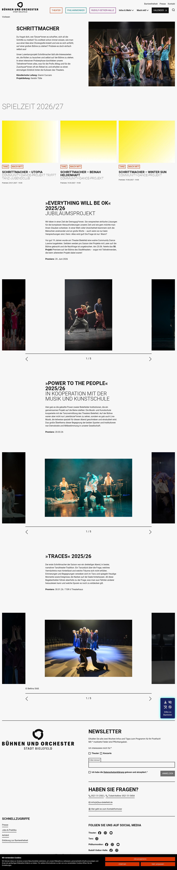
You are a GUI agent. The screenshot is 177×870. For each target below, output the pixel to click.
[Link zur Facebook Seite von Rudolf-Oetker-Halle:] (111, 850)
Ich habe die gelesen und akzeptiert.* (120, 772)
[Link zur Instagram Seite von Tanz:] (96, 838)
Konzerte (107, 753)
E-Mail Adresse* (94, 760)
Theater (95, 753)
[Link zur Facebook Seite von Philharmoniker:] (106, 844)
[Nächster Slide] (150, 359)
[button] (167, 708)
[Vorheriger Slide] (26, 359)
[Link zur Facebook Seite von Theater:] (99, 832)
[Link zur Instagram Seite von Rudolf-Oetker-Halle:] (116, 850)
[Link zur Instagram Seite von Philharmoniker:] (112, 844)
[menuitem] (56, 10)
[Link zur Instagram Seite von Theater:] (105, 832)
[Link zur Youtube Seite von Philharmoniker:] (118, 844)
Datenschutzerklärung (114, 772)
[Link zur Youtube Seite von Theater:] (111, 832)
